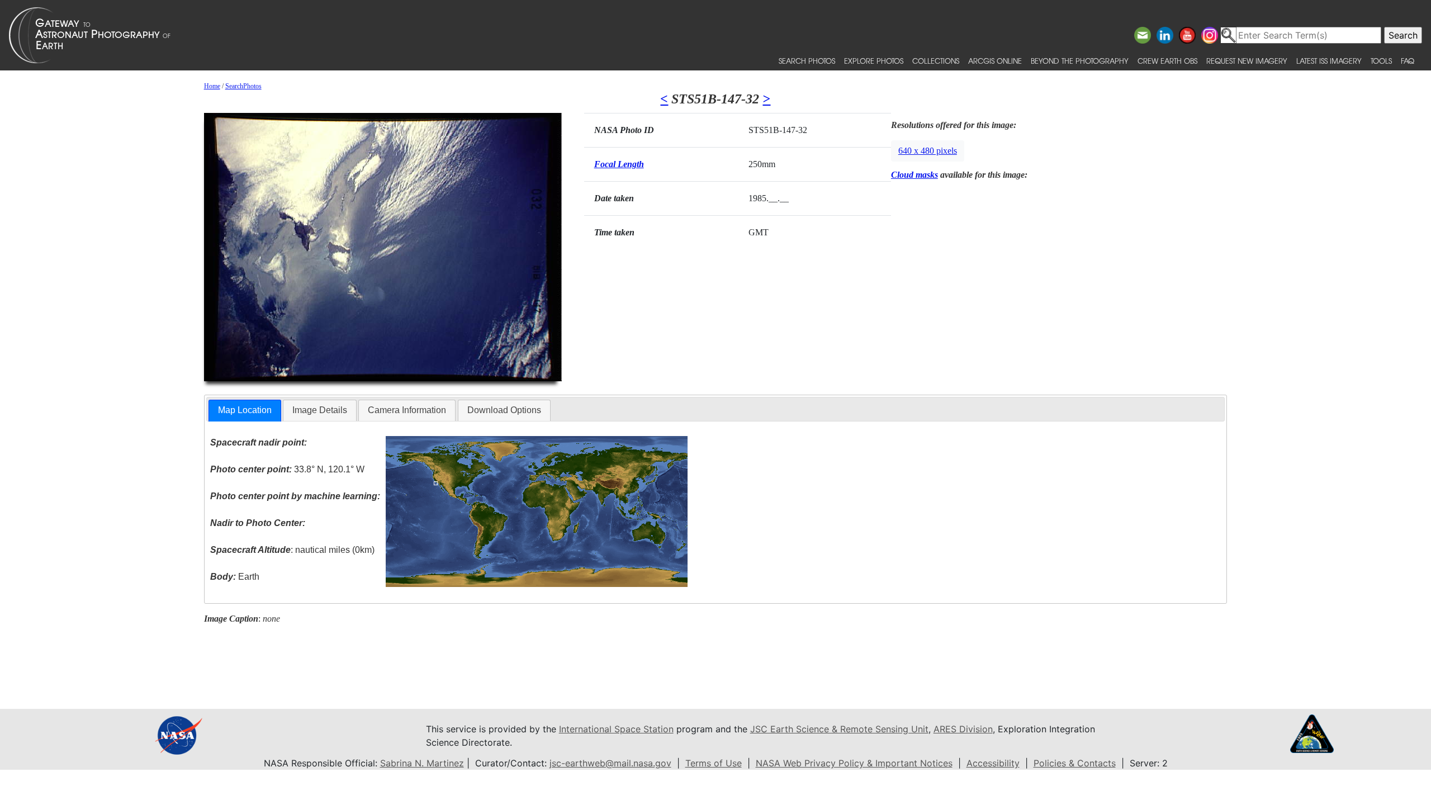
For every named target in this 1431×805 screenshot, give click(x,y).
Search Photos (807, 60)
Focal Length (619, 164)
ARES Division (963, 729)
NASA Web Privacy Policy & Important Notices (854, 763)
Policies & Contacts (1075, 763)
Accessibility (993, 763)
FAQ (1407, 60)
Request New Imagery (1246, 60)
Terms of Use (713, 763)
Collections (935, 60)
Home (212, 86)
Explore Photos (873, 60)
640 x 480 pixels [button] (927, 150)
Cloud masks (914, 174)
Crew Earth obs (1167, 60)
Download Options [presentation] (504, 410)
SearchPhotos (243, 86)
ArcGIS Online (995, 60)
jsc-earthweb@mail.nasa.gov (610, 763)
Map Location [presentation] (245, 410)
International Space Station (616, 729)
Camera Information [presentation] (407, 410)
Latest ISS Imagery (1329, 60)
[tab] (245, 411)
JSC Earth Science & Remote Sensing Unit (839, 729)
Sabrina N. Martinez (422, 763)
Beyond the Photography (1080, 60)
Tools (1381, 60)
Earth (234, 576)
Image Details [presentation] (319, 410)
